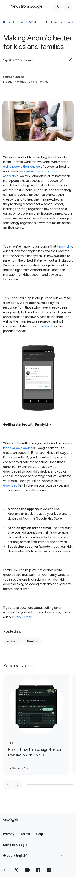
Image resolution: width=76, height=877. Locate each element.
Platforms (56, 22)
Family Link (64, 247)
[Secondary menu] (68, 6)
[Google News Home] (26, 6)
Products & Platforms (30, 22)
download (10, 486)
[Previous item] (7, 784)
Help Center (22, 617)
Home (7, 22)
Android (12, 641)
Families (32, 641)
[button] (70, 60)
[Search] (57, 6)
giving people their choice (21, 167)
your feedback (42, 326)
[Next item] (17, 784)
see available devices (19, 448)
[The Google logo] (10, 820)
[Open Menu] (4, 6)
